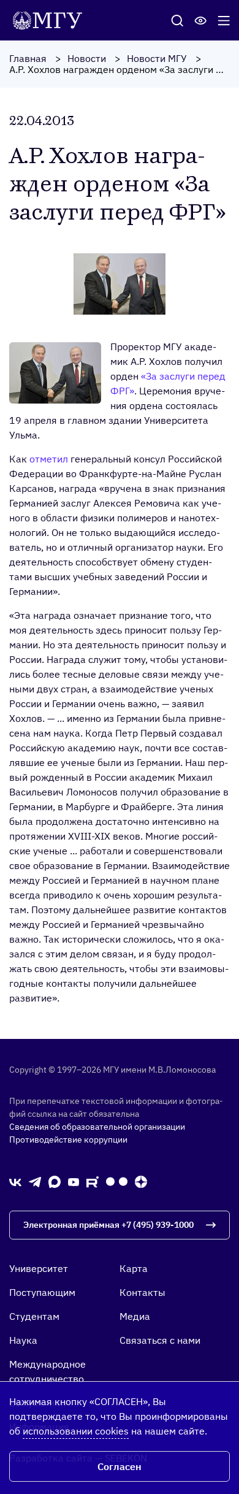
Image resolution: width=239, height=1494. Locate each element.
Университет (38, 1268)
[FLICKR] (116, 1181)
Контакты (142, 1292)
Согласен (119, 1466)
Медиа (135, 1316)
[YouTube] (73, 1181)
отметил (48, 459)
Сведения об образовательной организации (97, 1126)
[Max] (54, 1181)
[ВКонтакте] (15, 1181)
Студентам (34, 1316)
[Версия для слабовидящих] (200, 20)
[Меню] (224, 20)
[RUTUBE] (92, 1181)
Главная (28, 58)
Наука (23, 1340)
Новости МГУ (157, 58)
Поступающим (42, 1292)
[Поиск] (177, 20)
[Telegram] (35, 1181)
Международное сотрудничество (47, 1371)
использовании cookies (76, 1431)
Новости (86, 58)
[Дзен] (141, 1181)
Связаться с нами (160, 1340)
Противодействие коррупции (68, 1139)
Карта (134, 1268)
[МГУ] (50, 19)
